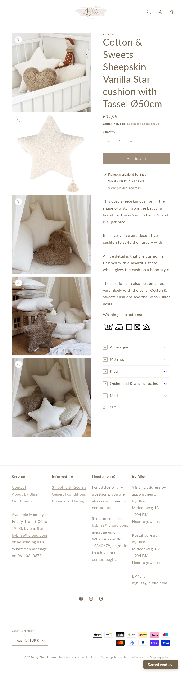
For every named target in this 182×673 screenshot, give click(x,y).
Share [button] (112, 407)
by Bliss (41, 657)
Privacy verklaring (68, 501)
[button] (10, 12)
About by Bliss (25, 494)
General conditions (69, 494)
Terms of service (135, 657)
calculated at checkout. (143, 123)
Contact (19, 487)
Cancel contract (160, 664)
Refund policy (87, 657)
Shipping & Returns (69, 487)
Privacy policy (109, 657)
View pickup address (124, 188)
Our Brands (22, 501)
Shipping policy (160, 657)
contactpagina (105, 559)
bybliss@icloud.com (29, 535)
